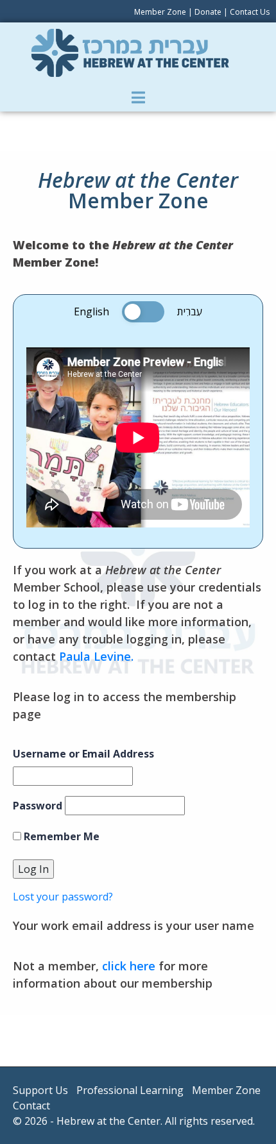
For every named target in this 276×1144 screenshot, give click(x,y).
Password (37, 806)
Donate (207, 11)
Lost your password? (63, 897)
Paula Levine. (96, 656)
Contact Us (250, 11)
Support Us (40, 1090)
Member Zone (160, 11)
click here (128, 966)
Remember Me (60, 836)
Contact (31, 1105)
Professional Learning (130, 1090)
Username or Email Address (83, 754)
